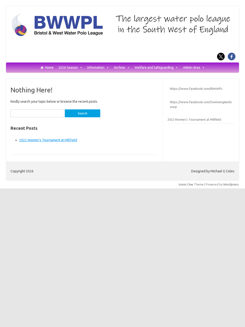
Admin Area (191, 67)
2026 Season (68, 67)
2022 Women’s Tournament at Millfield (48, 140)
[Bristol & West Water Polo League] (122, 36)
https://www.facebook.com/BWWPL (196, 88)
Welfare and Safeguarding (154, 67)
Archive (119, 67)
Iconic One (186, 184)
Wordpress (231, 184)
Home (49, 67)
